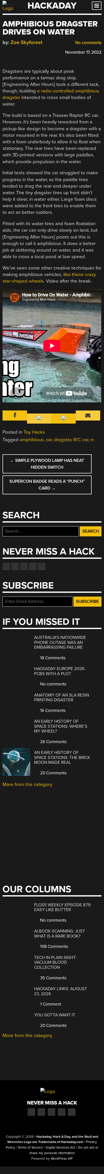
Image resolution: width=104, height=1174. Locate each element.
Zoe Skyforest (26, 42)
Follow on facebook (6, 566)
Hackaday (52, 5)
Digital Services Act (60, 1148)
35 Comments (52, 978)
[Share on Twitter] (12, 51)
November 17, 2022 (83, 52)
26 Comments (53, 741)
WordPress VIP (62, 1159)
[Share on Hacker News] (19, 51)
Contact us (41, 566)
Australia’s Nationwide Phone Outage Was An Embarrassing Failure (60, 642)
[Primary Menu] (96, 6)
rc (92, 439)
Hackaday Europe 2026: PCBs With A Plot (59, 671)
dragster (62, 439)
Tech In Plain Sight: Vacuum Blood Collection (55, 962)
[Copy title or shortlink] (34, 51)
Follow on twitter (15, 566)
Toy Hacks (34, 432)
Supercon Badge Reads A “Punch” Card (47, 485)
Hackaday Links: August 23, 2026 (60, 991)
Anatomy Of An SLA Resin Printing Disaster (61, 698)
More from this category (27, 784)
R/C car (80, 439)
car (49, 439)
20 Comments (53, 773)
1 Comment (50, 1004)
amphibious (32, 439)
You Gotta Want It (54, 1015)
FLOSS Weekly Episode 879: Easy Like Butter (62, 907)
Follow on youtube (24, 566)
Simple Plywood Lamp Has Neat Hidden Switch (47, 464)
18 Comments (52, 658)
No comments (87, 42)
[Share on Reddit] (27, 51)
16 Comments (52, 710)
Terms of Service (30, 1148)
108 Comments (53, 946)
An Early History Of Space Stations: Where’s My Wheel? (60, 726)
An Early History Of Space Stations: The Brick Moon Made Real (62, 757)
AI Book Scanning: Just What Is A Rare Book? (59, 933)
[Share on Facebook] (5, 51)
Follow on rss (33, 566)
